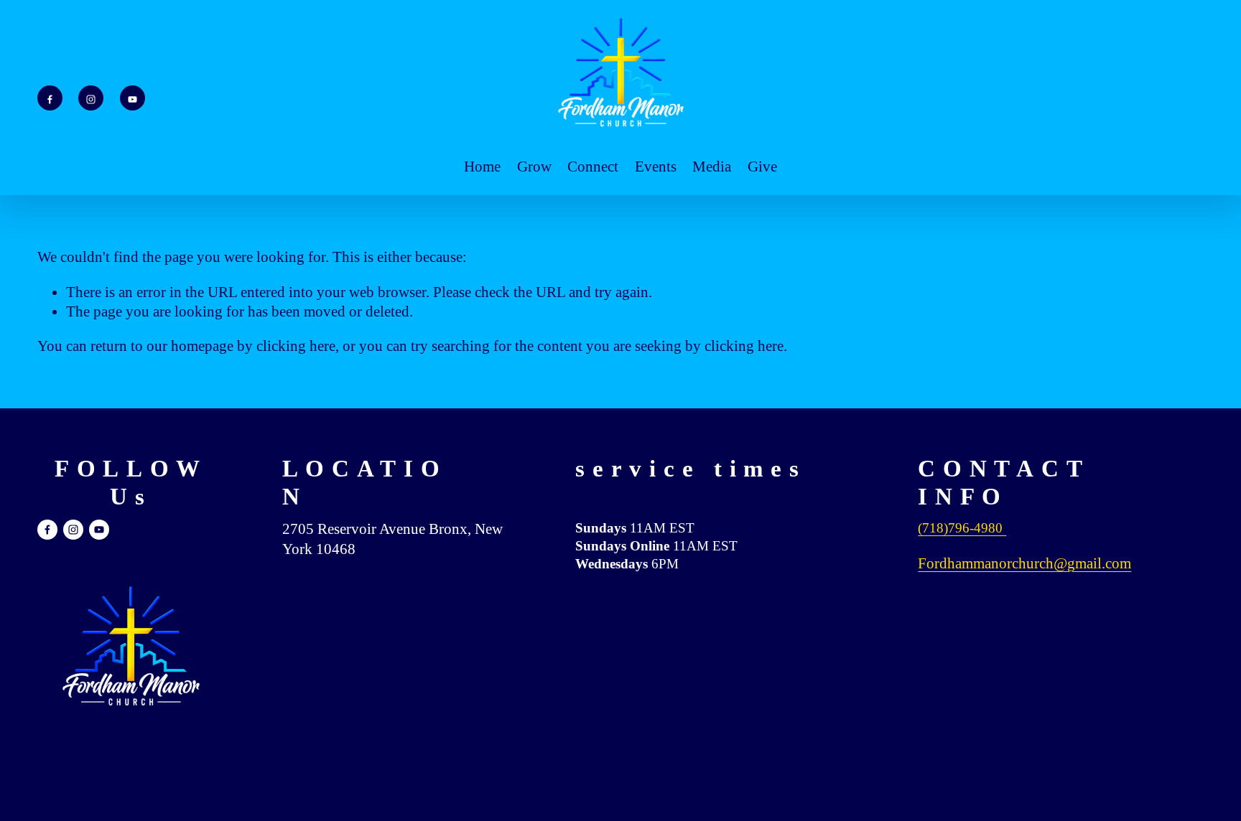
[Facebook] (49, 98)
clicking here (295, 346)
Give (762, 166)
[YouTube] (132, 98)
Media (711, 166)
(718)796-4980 (962, 527)
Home (482, 166)
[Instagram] (90, 98)
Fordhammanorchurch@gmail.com (1024, 563)
